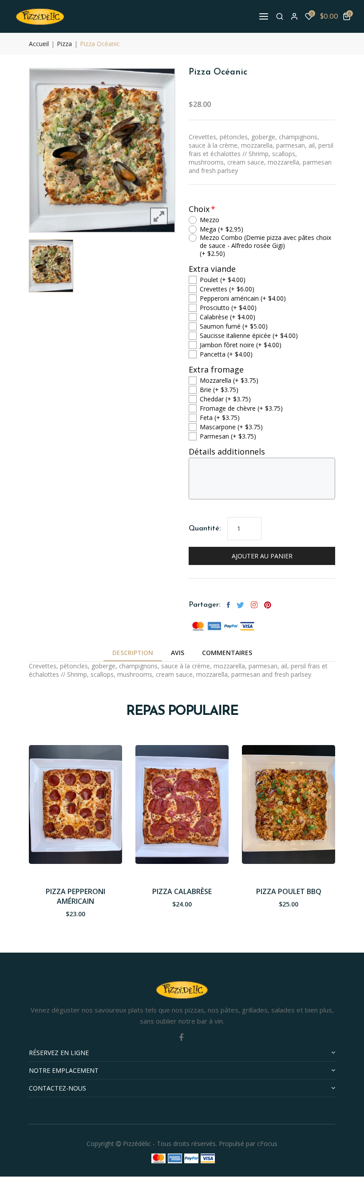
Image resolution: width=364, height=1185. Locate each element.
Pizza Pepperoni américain (75, 896)
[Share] (254, 605)
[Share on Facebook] (228, 605)
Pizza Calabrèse (182, 891)
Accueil (39, 43)
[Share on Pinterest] (267, 605)
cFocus (267, 1143)
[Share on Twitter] (240, 605)
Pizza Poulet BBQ (288, 891)
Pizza (64, 43)
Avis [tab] (177, 652)
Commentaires (227, 652)
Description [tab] (132, 652)
